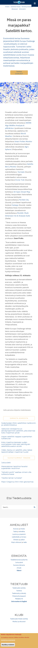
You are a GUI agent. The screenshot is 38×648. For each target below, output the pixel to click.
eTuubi (19, 568)
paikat (22, 540)
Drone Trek (20, 180)
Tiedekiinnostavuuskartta (19, 560)
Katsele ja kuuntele (27, 6)
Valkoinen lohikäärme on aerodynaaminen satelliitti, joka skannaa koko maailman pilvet (18, 431)
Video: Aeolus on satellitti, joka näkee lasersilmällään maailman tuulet (16, 451)
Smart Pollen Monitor (23, 141)
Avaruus (16, 529)
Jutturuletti (22, 9)
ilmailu (22, 529)
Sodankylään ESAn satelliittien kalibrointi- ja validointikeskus (18, 424)
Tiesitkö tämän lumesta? (11, 478)
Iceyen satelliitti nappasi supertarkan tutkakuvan (16, 438)
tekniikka (22, 531)
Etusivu (7, 6)
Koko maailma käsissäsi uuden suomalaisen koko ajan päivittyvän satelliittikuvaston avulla (15, 444)
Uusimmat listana (16, 6)
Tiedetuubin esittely (19, 588)
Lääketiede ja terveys (19, 537)
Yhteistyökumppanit (19, 596)
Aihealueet (15, 9)
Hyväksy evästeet (8, 644)
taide (25, 542)
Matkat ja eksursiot (19, 621)
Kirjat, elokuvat (16, 542)
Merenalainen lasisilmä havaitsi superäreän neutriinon (14, 467)
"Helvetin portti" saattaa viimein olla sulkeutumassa (16, 473)
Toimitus (19, 71)
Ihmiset (15, 540)
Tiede (15, 531)
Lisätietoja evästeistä (8, 640)
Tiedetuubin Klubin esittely (19, 619)
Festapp (15, 205)
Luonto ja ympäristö (19, 534)
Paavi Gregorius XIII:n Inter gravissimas (17, 482)
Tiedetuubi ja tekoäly (19, 593)
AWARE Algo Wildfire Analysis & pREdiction (18, 125)
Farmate (21, 172)
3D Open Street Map (21, 192)
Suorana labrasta (19, 565)
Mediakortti (19, 599)
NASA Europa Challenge (24, 41)
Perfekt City (24, 200)
